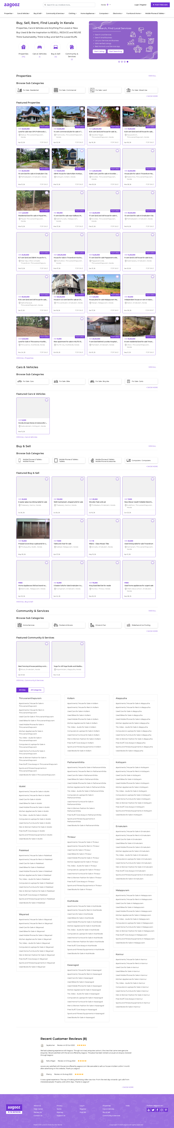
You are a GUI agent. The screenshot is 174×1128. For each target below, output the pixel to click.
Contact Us (38, 1116)
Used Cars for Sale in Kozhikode (80, 914)
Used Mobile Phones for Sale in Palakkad (35, 871)
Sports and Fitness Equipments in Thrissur (84, 885)
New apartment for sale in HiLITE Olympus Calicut (73, 342)
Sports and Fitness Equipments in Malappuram (135, 939)
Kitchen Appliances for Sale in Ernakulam (133, 851)
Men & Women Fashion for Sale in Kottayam (134, 803)
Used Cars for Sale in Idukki (30, 799)
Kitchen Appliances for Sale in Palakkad (35, 875)
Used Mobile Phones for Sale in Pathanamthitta (86, 783)
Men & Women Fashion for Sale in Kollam (84, 739)
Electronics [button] (117, 13)
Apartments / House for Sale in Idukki (34, 791)
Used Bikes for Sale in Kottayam (129, 779)
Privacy (59, 1106)
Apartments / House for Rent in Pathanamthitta (86, 771)
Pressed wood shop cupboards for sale (33, 544)
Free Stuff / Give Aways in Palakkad (33, 895)
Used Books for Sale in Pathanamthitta (83, 825)
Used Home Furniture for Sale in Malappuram (134, 927)
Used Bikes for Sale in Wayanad (32, 931)
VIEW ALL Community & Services (30, 680)
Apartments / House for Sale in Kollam (82, 703)
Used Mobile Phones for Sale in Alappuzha (133, 719)
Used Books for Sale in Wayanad (32, 967)
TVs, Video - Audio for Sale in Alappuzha (132, 727)
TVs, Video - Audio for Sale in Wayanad (34, 943)
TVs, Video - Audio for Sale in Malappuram (133, 919)
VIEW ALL (152, 76)
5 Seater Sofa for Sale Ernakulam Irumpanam (71, 586)
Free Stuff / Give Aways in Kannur (129, 999)
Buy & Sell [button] (37, 13)
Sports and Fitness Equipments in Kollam (84, 747)
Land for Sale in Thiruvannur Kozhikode (33, 342)
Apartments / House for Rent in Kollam (83, 707)
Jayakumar (50, 1045)
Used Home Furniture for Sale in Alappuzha (133, 735)
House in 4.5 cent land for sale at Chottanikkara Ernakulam (76, 300)
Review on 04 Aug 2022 (63, 1074)
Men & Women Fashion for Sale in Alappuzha (134, 739)
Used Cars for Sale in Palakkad (31, 863)
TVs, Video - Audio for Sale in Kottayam (131, 791)
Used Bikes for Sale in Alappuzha (129, 715)
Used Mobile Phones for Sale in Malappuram (134, 911)
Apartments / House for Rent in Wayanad (35, 923)
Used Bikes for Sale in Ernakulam (129, 843)
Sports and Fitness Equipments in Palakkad (37, 899)
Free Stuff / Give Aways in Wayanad (33, 959)
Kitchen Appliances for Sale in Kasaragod (84, 990)
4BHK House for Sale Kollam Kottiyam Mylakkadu (73, 174)
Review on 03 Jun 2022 (66, 1045)
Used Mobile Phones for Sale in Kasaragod (84, 986)
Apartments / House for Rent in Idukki (34, 795)
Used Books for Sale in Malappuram (130, 943)
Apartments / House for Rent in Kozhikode (84, 910)
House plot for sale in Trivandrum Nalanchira (141, 174)
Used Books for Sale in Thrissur (79, 889)
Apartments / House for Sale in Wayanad (35, 919)
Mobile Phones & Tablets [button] (154, 13)
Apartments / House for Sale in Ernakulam (133, 831)
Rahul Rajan (50, 1061)
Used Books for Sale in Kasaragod (81, 1017)
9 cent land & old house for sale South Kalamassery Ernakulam (148, 258)
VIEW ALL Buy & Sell (24, 602)
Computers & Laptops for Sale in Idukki (35, 819)
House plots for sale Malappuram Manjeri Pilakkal (108, 300)
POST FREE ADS (161, 5)
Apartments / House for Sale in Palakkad (35, 855)
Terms (59, 1109)
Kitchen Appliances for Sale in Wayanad (35, 939)
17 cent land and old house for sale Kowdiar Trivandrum (110, 216)
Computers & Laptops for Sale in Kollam (83, 731)
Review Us (38, 1112)
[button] (119, 61)
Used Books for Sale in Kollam (79, 751)
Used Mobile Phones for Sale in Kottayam (132, 783)
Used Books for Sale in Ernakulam (129, 879)
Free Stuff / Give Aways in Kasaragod (82, 1010)
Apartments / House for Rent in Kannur (132, 963)
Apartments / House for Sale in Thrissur (83, 842)
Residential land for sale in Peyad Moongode (35, 216)
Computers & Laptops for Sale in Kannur (132, 987)
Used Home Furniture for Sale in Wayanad (36, 951)
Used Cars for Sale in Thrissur (79, 850)
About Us (37, 1106)
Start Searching (115, 51)
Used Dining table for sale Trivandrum (138, 544)
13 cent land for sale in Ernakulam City (138, 216)
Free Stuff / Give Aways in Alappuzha (130, 743)
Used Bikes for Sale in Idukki (30, 803)
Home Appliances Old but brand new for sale (35, 586)
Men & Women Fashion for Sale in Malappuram (135, 931)
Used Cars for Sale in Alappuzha (129, 711)
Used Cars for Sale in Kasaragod (80, 978)
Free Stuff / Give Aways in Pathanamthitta (84, 815)
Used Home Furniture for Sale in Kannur (132, 991)
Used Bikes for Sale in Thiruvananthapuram (37, 721)
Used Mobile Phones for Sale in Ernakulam (133, 847)
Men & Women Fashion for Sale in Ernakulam (134, 867)
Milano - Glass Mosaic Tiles (99, 544)
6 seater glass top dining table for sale (32, 502)
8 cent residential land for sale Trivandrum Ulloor (143, 342)
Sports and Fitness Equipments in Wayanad (37, 963)
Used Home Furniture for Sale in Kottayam (133, 799)
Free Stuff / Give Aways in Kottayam (130, 807)
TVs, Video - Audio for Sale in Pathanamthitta (85, 791)
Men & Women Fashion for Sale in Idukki (35, 827)
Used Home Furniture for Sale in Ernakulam (134, 863)
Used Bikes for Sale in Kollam (79, 715)
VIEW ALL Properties (24, 358)
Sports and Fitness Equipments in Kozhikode (85, 949)
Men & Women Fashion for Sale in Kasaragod (85, 1006)
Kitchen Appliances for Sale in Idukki (34, 811)
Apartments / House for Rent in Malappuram (134, 899)
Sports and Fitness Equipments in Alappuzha (134, 747)
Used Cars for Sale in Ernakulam (129, 839)
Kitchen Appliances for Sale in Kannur (131, 979)
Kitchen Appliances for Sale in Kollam (82, 723)
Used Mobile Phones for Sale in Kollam (82, 719)
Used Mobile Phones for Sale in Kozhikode (84, 922)
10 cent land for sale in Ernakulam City (33, 174)
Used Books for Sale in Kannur (128, 1007)
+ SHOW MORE (152, 96)
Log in (82, 1106)
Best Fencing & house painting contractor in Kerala (37, 666)
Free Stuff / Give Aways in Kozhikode (82, 946)
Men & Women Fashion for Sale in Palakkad (37, 891)
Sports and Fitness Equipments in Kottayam (134, 811)
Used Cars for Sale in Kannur (127, 967)
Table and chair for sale (62, 544)
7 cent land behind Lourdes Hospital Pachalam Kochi (109, 342)
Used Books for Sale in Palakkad (32, 903)
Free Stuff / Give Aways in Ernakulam (131, 871)
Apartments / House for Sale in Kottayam (132, 767)
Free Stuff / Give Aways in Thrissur (80, 882)
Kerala (103, 5)
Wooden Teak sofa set (97, 502)
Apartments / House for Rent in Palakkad (35, 859)
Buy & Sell (106, 1112)
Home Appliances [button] (87, 13)
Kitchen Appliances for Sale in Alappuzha (132, 723)
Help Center (38, 1109)
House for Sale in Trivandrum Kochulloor (69, 258)
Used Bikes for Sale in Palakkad (31, 867)
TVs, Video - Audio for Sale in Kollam (81, 727)
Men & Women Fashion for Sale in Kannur (133, 995)
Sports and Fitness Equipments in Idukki (35, 835)
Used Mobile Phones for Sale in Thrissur (83, 858)
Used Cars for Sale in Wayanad (31, 927)
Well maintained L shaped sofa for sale (68, 502)
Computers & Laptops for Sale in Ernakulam (134, 859)
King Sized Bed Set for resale (100, 586)
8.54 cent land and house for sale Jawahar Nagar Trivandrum (112, 132)
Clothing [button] (72, 13)
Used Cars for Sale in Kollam (78, 711)
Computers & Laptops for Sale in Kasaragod (85, 998)
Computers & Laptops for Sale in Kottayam (133, 795)
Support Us (61, 1116)
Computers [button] (103, 13)
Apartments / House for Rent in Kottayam (133, 771)
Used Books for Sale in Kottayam (129, 815)
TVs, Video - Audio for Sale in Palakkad (34, 879)
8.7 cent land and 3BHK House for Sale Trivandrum (37, 258)
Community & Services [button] (55, 13)
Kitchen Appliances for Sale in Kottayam (132, 787)
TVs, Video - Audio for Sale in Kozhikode (83, 930)
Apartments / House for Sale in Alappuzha (133, 703)
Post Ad (83, 1112)
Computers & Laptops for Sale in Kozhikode (85, 934)
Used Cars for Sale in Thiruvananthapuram (36, 717)
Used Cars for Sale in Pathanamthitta (82, 775)
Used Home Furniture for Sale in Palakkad (36, 887)
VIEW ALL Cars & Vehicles (26, 437)
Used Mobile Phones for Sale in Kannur (131, 975)
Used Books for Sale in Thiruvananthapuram (37, 775)
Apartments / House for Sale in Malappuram (134, 895)
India (128, 1106)
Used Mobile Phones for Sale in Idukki (34, 807)
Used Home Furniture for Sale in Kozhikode (85, 938)
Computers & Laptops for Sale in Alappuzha (133, 731)
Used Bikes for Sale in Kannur (128, 971)
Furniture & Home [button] (133, 13)
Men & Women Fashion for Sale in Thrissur (84, 878)
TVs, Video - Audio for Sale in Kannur (130, 983)
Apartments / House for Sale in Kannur (131, 959)
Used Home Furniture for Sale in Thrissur (83, 874)
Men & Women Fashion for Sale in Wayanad (37, 955)
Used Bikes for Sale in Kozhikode (80, 918)
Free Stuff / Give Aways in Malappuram (131, 935)
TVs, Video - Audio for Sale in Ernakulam (132, 855)
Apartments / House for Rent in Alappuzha (133, 707)
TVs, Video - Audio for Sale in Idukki (33, 815)
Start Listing (99, 51)
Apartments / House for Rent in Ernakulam (133, 835)
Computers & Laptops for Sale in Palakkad (36, 883)
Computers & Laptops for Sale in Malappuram (134, 923)
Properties (107, 1106)
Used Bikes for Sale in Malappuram (130, 907)
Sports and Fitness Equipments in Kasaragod (85, 1013)
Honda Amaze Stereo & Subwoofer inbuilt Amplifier (38, 423)
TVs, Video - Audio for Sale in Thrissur (82, 866)
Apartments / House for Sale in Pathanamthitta (86, 767)
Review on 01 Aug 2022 (66, 1061)
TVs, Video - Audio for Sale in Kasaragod (83, 994)
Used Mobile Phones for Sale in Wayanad (35, 935)
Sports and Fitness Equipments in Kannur (133, 1003)
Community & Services (111, 1116)
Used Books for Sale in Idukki (31, 839)
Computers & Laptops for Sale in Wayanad (36, 947)
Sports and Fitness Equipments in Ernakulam (134, 875)
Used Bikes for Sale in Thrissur (79, 854)
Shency (49, 1074)
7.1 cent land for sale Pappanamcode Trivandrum (107, 258)
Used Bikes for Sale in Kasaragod (80, 982)
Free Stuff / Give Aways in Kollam (80, 743)
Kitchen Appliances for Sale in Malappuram (133, 915)
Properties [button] (8, 13)
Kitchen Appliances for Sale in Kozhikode (84, 926)
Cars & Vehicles (108, 1109)
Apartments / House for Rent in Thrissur (83, 846)
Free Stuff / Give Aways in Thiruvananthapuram (38, 764)
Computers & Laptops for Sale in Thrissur (83, 870)
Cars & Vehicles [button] (23, 13)
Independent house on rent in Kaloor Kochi (141, 300)
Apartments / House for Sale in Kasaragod (84, 970)
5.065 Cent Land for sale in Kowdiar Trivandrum (107, 174)
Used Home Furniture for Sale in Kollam (83, 735)
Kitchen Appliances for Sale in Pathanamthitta (86, 787)
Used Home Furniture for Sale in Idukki (35, 823)
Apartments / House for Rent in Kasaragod (84, 974)
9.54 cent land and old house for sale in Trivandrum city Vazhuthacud (44, 300)
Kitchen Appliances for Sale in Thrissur (82, 862)
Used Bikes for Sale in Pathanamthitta (82, 779)
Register (83, 1109)
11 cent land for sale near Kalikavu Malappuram (71, 216)
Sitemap (60, 1112)
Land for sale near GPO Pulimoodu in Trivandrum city (38, 132)
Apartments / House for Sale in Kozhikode (84, 906)
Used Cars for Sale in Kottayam (128, 775)
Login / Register (140, 5)
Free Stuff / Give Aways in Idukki (32, 831)
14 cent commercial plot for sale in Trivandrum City (73, 132)
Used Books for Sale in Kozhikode (81, 953)
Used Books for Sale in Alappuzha (129, 751)
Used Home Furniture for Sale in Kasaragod (85, 1002)
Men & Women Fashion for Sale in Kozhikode (85, 942)
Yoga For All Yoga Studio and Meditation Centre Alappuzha (76, 666)
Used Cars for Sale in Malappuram (129, 903)
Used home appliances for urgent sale (138, 586)
